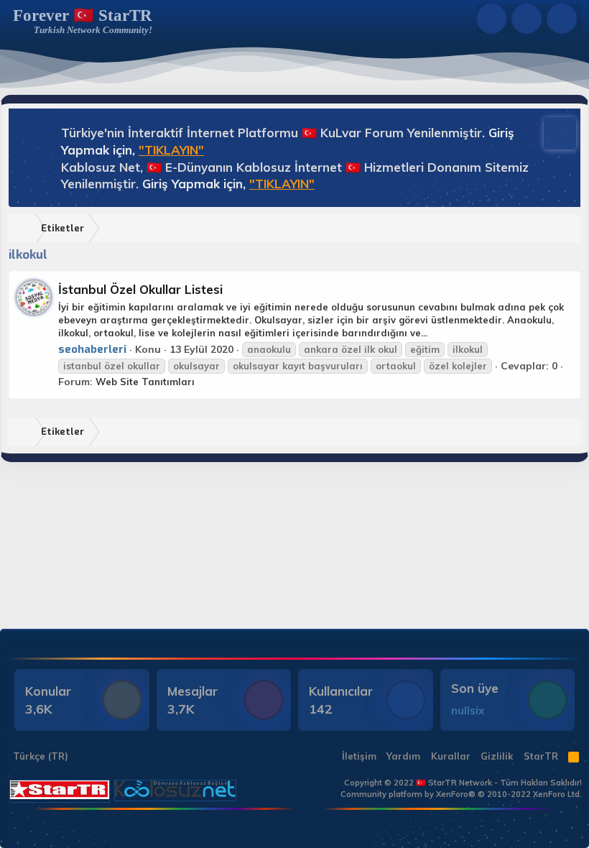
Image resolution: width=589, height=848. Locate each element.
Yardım (403, 756)
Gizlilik (497, 756)
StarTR (541, 756)
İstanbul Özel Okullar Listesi (140, 289)
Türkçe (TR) (39, 756)
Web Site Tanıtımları (145, 381)
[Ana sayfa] (25, 229)
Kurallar (450, 756)
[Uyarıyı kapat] (553, 131)
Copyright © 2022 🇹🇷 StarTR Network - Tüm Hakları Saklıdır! (463, 783)
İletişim (359, 756)
